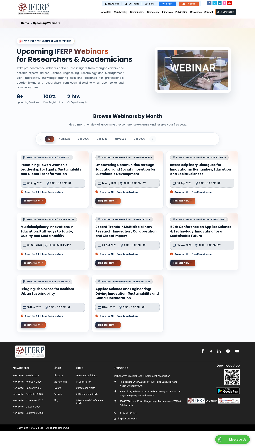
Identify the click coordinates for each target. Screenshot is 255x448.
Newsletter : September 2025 (28, 412)
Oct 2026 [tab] (101, 139)
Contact (208, 12)
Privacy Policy (83, 381)
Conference (153, 12)
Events (57, 388)
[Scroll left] (40, 139)
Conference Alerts (85, 388)
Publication (181, 12)
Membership (120, 12)
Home (25, 23)
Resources (196, 12)
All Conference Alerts (87, 394)
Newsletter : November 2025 (28, 400)
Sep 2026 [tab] (83, 139)
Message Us (237, 439)
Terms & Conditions (86, 375)
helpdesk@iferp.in (127, 418)
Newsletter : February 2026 (27, 381)
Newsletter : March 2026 (26, 375)
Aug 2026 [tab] (64, 139)
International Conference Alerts (89, 402)
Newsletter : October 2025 (27, 406)
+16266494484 (128, 412)
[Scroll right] (152, 139)
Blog (56, 400)
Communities (137, 12)
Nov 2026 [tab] (120, 139)
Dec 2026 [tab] (139, 139)
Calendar (58, 394)
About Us (106, 12)
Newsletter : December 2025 (28, 394)
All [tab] (49, 139)
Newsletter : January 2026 (27, 388)
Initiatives (167, 12)
